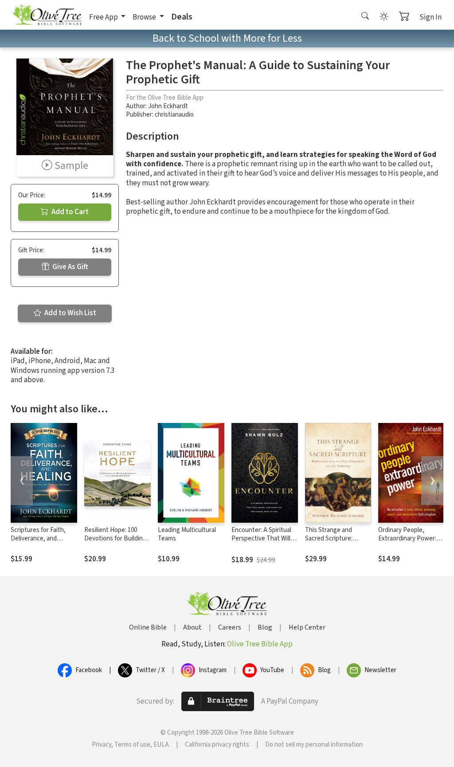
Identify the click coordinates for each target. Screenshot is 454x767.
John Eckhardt (168, 106)
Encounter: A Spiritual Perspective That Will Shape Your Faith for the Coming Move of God (264, 542)
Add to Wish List (69, 313)
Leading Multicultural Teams (187, 534)
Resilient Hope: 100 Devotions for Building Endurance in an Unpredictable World (115, 542)
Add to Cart (69, 212)
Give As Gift (69, 267)
